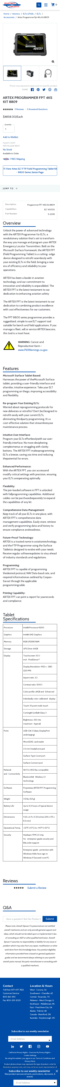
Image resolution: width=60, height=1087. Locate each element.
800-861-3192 (9, 996)
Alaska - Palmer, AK (38, 1011)
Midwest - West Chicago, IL (42, 1000)
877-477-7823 (17, 989)
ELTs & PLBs (28, 13)
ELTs (39, 13)
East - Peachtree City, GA (41, 1007)
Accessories (9, 17)
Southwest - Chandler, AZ (41, 993)
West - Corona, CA (38, 989)
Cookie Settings (30, 1055)
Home (6, 13)
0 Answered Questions (37, 109)
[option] (30, 44)
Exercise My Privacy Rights (39, 1052)
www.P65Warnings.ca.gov (32, 349)
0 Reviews (19, 109)
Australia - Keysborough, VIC (42, 1018)
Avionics (16, 13)
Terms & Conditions (43, 1058)
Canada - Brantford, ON (40, 1014)
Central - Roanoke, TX (40, 996)
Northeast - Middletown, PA (42, 1004)
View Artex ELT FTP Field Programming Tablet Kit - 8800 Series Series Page (31, 170)
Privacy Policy (30, 1061)
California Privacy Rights (18, 1052)
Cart (56, 4)
